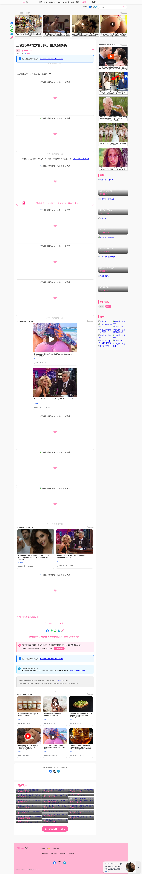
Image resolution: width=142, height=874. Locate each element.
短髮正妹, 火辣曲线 (106, 191)
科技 (72, 2)
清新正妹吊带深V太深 (106, 268)
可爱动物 (52, 2)
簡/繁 (94, 2)
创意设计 (66, 2)
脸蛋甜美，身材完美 (106, 249)
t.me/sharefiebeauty (77, 670)
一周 (101, 306)
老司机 (84, 2)
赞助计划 (45, 848)
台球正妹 (102, 229)
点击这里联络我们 (81, 158)
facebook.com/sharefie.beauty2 (51, 59)
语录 (77, 2)
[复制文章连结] (63, 631)
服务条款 (45, 853)
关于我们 (63, 853)
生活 (40, 2)
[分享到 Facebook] (47, 631)
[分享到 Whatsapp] (51, 631)
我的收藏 (56, 848)
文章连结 (59, 680)
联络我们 (72, 853)
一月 (108, 306)
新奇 (59, 2)
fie (27, 2)
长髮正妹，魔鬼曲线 (106, 210)
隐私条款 (54, 853)
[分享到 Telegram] (59, 631)
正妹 (45, 2)
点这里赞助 (59, 648)
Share (24, 2)
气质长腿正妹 (104, 287)
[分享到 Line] (55, 631)
